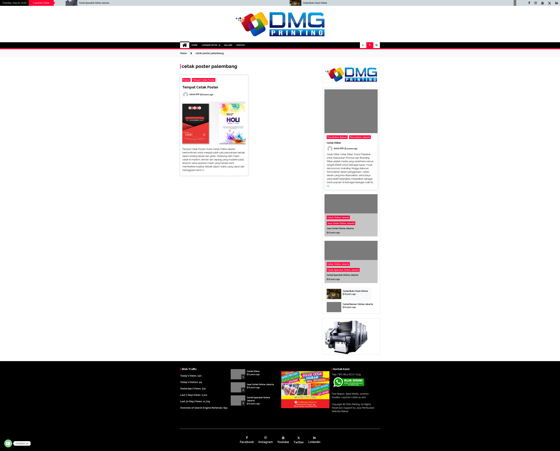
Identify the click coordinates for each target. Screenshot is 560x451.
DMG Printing (353, 404)
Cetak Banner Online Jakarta (358, 304)
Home (194, 45)
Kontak (241, 45)
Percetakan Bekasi (337, 137)
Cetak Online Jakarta (338, 217)
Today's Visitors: (189, 382)
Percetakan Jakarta (360, 137)
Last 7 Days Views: (191, 395)
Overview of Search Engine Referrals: (201, 407)
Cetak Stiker (334, 142)
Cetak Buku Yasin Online (190, 3)
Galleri (228, 45)
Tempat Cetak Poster (204, 80)
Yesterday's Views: (191, 388)
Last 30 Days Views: (191, 401)
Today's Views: (188, 375)
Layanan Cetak (209, 45)
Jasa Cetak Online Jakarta (341, 223)
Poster (186, 80)
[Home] (184, 45)
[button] (363, 45)
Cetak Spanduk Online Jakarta (343, 270)
